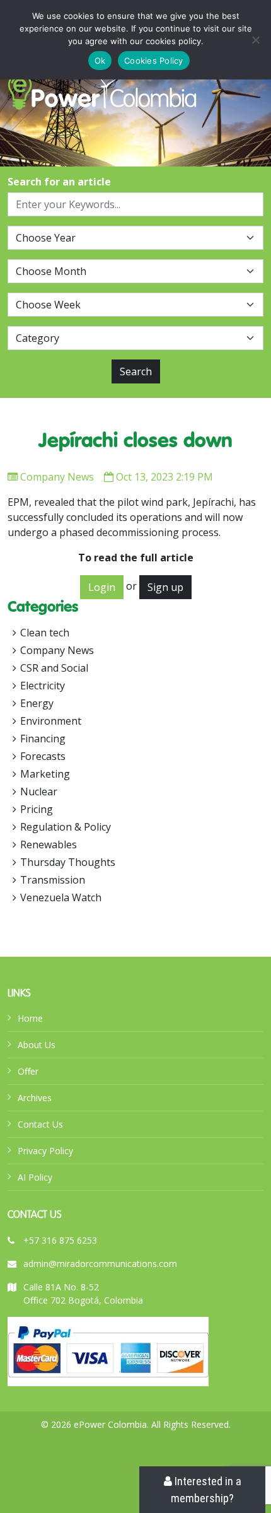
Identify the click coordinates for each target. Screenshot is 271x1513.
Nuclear (38, 791)
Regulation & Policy (65, 827)
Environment (50, 721)
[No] (255, 39)
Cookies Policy (153, 60)
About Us (36, 1045)
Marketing (45, 774)
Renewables (48, 844)
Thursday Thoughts (67, 862)
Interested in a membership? (206, 1490)
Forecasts (43, 756)
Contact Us (40, 1124)
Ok (100, 60)
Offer (28, 1071)
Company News (57, 477)
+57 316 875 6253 (60, 1240)
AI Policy (35, 1177)
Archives (35, 1098)
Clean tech (44, 633)
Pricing (36, 809)
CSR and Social (54, 668)
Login (101, 587)
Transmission (52, 880)
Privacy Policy (45, 1151)
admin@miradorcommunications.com (100, 1264)
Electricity (42, 685)
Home (30, 1018)
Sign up (165, 587)
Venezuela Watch (60, 897)
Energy (37, 703)
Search (136, 371)
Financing (43, 738)
